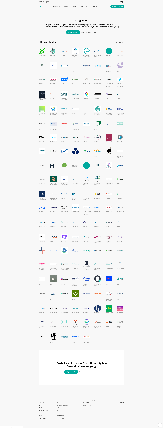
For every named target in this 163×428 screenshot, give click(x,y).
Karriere (41, 405)
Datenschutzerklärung (7, 427)
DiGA (58, 402)
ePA (58, 408)
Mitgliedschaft (43, 408)
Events (66, 6)
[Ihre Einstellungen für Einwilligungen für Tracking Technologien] (160, 425)
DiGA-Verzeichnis (43, 418)
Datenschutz (87, 405)
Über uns (41, 402)
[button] (56, 6)
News (74, 6)
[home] (40, 6)
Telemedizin (60, 418)
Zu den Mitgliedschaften (89, 32)
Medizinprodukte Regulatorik (65, 413)
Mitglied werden (117, 6)
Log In (122, 2)
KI (57, 410)
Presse (40, 415)
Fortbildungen (43, 413)
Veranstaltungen (43, 410)
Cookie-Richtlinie (19, 427)
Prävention (60, 415)
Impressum (86, 402)
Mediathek (84, 6)
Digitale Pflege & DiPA (63, 405)
